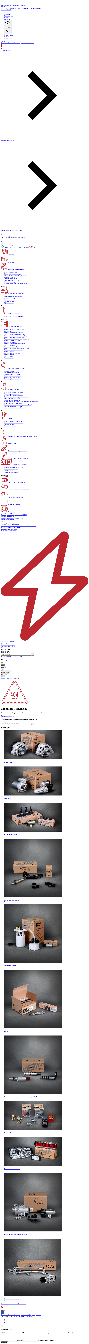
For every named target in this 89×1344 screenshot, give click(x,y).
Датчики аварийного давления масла (15, 334)
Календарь (5, 237)
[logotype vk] (4, 1319)
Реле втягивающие (9, 298)
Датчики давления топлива (12, 340)
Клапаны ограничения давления (13, 395)
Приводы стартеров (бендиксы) (13, 296)
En (4, 41)
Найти (3, 676)
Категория (4, 674)
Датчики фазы (8, 356)
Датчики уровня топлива (11, 394)
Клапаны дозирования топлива (13, 392)
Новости (6, 17)
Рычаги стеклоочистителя (12, 377)
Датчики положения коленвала (13, 350)
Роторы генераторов (10, 277)
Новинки (7, 247)
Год (2, 669)
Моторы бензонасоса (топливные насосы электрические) (21, 401)
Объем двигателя (6, 671)
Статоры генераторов (10, 278)
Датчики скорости (9, 351)
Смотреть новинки (6, 1304)
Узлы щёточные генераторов (12, 280)
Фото (7, 36)
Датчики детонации (10, 342)
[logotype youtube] (4, 1321)
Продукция (4, 242)
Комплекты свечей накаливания (13, 423)
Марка (3, 665)
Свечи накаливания (10, 426)
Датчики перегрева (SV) (11, 347)
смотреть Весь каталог (19, 1304)
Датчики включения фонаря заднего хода (16, 339)
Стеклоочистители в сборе (12, 374)
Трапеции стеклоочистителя (12, 376)
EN (2, 235)
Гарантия (7, 14)
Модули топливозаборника (12, 400)
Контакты (7, 19)
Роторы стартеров (9, 300)
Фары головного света (11, 469)
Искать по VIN (17, 656)
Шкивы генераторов (10, 282)
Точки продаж (8, 16)
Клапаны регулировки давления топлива (16, 397)
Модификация (5, 672)
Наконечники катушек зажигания (14, 316)
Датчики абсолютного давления (13, 332)
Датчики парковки (9, 345)
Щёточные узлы (9, 303)
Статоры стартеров (9, 301)
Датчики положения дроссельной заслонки (17, 348)
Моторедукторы (9, 371)
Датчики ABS (8, 331)
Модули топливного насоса (12, 398)
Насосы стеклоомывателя (11, 372)
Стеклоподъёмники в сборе (12, 379)
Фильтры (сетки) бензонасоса (13, 406)
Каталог (35, 247)
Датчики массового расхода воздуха (15, 343)
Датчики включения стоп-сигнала (14, 337)
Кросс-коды (9, 35)
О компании (7, 13)
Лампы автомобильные (11, 472)
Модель (3, 667)
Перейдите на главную (7, 716)
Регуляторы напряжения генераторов (15, 275)
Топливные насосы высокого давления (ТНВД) (18, 405)
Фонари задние (8, 470)
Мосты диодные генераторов (12, 274)
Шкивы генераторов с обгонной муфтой (16, 283)
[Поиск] (32, 655)
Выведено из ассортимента (21, 247)
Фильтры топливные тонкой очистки (15, 408)
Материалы (9, 38)
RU (2, 41)
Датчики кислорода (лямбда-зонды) (14, 329)
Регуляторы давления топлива (13, 403)
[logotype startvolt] (4, 46)
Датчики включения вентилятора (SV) (15, 336)
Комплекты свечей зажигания (13, 421)
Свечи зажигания (9, 424)
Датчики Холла (8, 358)
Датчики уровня (9, 354)
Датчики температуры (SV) (12, 353)
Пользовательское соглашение (23, 1316)
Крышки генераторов (10, 272)
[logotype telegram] (4, 1322)
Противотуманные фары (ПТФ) (13, 467)
